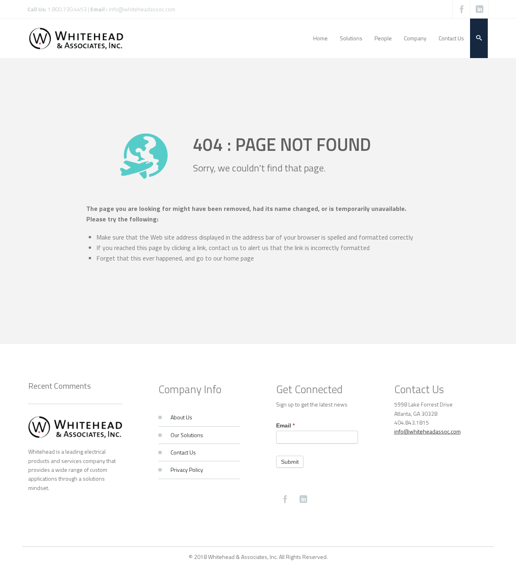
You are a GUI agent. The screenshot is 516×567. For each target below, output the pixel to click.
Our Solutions (187, 435)
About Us (181, 417)
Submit (290, 462)
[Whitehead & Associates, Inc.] (76, 38)
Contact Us (183, 452)
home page (239, 258)
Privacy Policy (187, 469)
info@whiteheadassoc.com (142, 9)
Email (285, 425)
